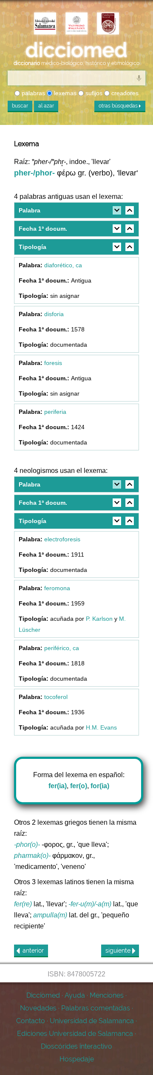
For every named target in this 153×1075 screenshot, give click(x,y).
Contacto (30, 1021)
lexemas (64, 93)
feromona (57, 588)
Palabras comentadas (95, 1008)
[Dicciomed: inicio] (76, 50)
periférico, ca (61, 648)
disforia (54, 314)
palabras (32, 93)
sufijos (93, 93)
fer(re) (23, 904)
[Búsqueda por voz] (139, 78)
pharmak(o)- (32, 855)
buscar (20, 106)
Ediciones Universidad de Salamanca (75, 1034)
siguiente (118, 950)
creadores (124, 93)
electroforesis (62, 539)
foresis (53, 362)
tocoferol (56, 696)
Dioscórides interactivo (76, 1046)
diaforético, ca (63, 265)
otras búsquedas (119, 106)
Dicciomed (43, 995)
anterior (33, 950)
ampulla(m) (50, 915)
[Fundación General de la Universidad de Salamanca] (108, 24)
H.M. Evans (101, 727)
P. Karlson (99, 618)
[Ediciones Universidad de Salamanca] (45, 24)
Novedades (38, 1008)
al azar (46, 106)
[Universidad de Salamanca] (76, 24)
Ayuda (75, 995)
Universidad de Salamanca (92, 1021)
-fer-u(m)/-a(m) (89, 904)
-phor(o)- (27, 844)
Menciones (107, 995)
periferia (55, 411)
